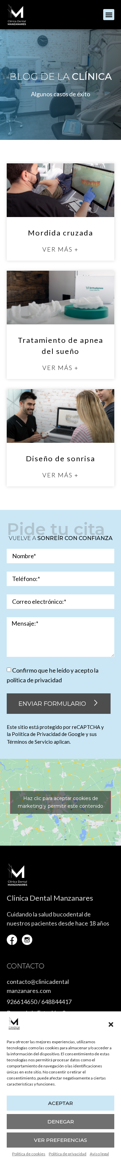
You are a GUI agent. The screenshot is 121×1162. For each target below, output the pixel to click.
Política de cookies (28, 1153)
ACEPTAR (60, 1103)
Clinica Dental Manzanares (50, 897)
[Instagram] (27, 940)
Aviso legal (99, 1153)
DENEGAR (60, 1121)
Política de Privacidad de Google (48, 734)
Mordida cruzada (60, 232)
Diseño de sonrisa (60, 458)
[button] (111, 1024)
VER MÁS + (60, 249)
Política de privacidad (67, 1153)
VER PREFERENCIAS (60, 1140)
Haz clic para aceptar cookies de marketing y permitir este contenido (60, 802)
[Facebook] (12, 940)
